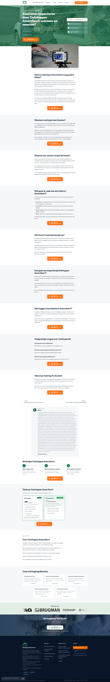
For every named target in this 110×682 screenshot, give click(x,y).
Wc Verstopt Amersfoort (48, 656)
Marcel (26, 35)
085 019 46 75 (57, 139)
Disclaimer (82, 680)
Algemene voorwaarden (68, 680)
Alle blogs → (61, 661)
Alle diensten (46, 659)
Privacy (74, 680)
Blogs (54, 2)
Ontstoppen (38, 276)
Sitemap (86, 680)
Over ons (60, 2)
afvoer (68, 82)
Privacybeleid (7, 679)
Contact (67, 2)
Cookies (78, 680)
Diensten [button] (48, 2)
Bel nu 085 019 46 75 (79, 647)
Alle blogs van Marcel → (42, 454)
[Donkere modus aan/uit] (108, 2)
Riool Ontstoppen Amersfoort (32, 10)
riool (73, 80)
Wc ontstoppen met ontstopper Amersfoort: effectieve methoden (64, 657)
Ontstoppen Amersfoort (38, 2)
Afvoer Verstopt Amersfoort (49, 646)
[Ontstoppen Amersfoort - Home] (24, 2)
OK (23, 678)
